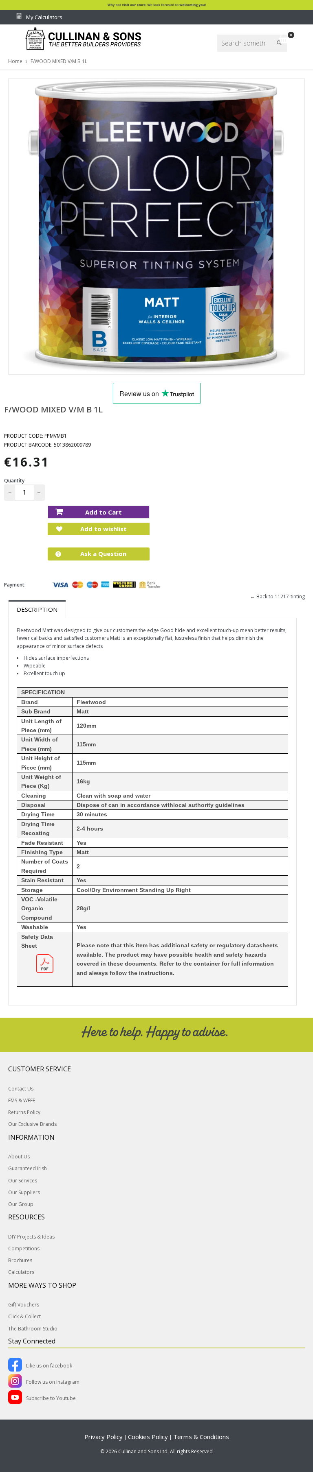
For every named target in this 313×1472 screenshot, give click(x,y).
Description (37, 609)
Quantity (14, 480)
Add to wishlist (103, 529)
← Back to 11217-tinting (277, 596)
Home (15, 61)
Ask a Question (102, 554)
